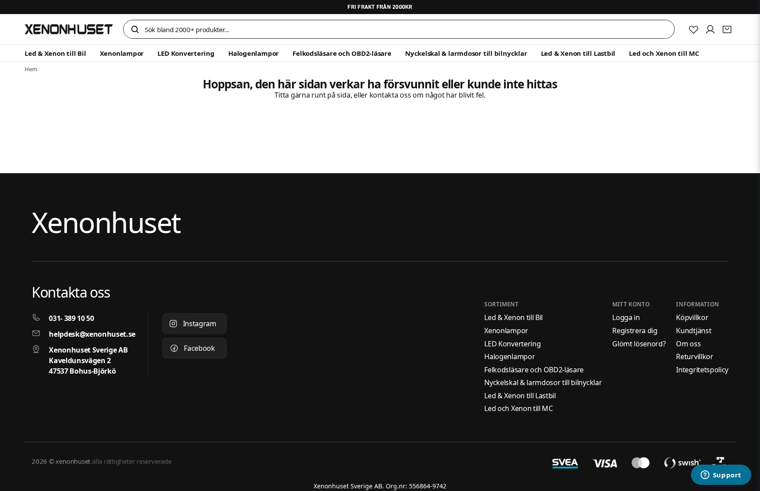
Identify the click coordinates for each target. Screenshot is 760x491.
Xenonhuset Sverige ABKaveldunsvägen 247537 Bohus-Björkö (88, 360)
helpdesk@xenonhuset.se (92, 334)
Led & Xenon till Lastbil (578, 53)
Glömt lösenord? (638, 344)
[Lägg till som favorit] (693, 29)
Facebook (199, 348)
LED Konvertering (185, 53)
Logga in (625, 317)
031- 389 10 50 (71, 318)
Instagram (199, 323)
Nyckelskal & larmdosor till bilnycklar (466, 53)
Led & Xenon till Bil (55, 53)
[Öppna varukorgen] (727, 29)
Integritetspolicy (702, 370)
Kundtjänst (693, 330)
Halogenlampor (253, 53)
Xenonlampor (122, 53)
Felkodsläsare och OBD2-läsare (341, 53)
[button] (135, 30)
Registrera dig (635, 330)
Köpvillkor (692, 317)
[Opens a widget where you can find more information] (721, 476)
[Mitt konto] (710, 29)
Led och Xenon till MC (664, 53)
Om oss (688, 344)
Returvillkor (694, 356)
